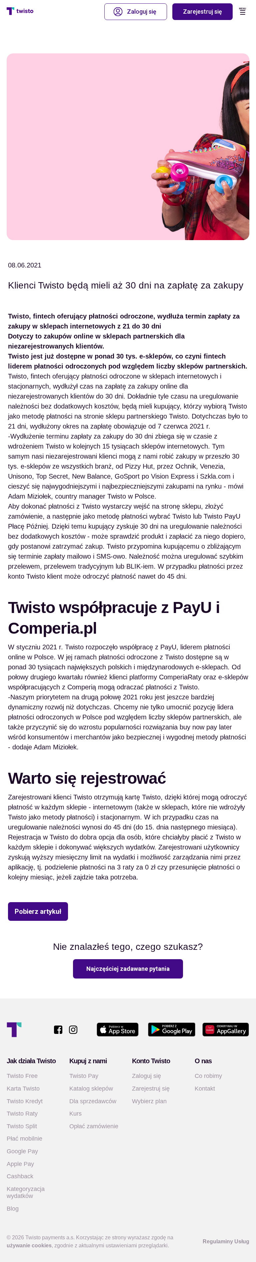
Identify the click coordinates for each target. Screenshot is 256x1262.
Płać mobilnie (24, 1138)
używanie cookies (29, 1245)
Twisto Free (22, 1076)
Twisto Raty (22, 1113)
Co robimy (208, 1076)
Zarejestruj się (202, 11)
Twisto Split (22, 1126)
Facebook (58, 1029)
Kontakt (205, 1088)
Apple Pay (20, 1164)
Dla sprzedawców (92, 1101)
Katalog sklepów (91, 1088)
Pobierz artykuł (38, 911)
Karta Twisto (23, 1088)
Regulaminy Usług (226, 1241)
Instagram (73, 1029)
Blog (13, 1208)
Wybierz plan (149, 1101)
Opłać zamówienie (93, 1126)
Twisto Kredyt (25, 1101)
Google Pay (22, 1151)
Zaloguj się (141, 11)
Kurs (75, 1113)
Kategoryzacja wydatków (26, 1193)
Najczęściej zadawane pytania (128, 968)
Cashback (20, 1176)
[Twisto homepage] (20, 11)
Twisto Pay (83, 1076)
